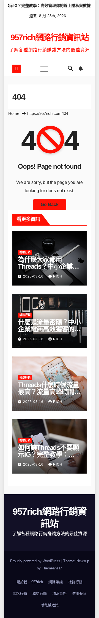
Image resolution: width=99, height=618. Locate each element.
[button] (70, 68)
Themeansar (51, 568)
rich (57, 276)
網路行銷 (25, 314)
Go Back (50, 204)
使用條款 (79, 593)
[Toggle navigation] (44, 68)
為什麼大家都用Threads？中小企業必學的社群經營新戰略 (48, 266)
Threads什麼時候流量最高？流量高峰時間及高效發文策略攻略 (49, 391)
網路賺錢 (55, 582)
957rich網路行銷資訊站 (49, 37)
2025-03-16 (34, 276)
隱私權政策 (50, 605)
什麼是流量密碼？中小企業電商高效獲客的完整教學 (49, 329)
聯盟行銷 (39, 593)
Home (13, 113)
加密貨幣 (59, 593)
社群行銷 (25, 252)
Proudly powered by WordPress (35, 561)
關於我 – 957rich (29, 582)
